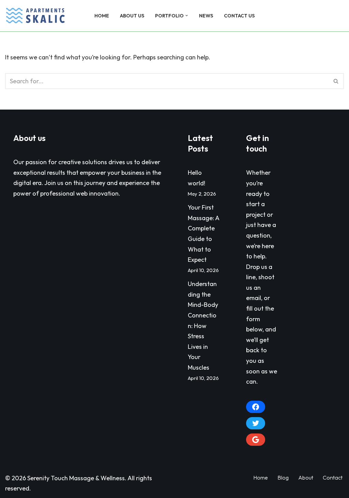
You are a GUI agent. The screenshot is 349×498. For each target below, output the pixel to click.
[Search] (337, 15)
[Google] (255, 439)
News (206, 16)
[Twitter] (255, 423)
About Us (132, 16)
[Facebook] (255, 407)
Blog (283, 477)
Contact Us (239, 16)
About (305, 477)
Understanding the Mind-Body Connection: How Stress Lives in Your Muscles (203, 325)
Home (101, 16)
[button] (186, 15)
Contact (333, 477)
